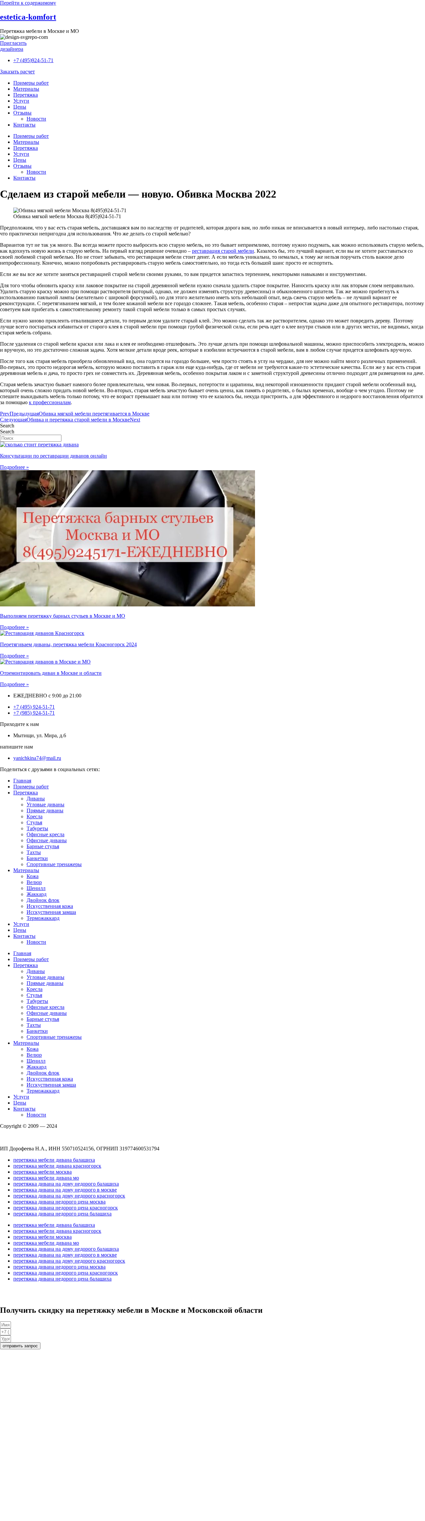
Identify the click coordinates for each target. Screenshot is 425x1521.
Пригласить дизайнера (13, 46)
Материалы (26, 89)
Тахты (34, 852)
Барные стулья (43, 846)
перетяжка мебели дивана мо (46, 1178)
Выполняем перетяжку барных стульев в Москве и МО (62, 616)
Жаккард (36, 894)
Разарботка (12, 1290)
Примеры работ (31, 83)
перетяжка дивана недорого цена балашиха (62, 1213)
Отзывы (22, 113)
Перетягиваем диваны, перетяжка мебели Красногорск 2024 (68, 644)
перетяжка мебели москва (42, 1172)
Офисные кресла (45, 834)
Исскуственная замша (51, 912)
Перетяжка (25, 95)
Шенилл (36, 888)
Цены (19, 107)
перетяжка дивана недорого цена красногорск (65, 1207)
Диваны (36, 798)
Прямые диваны (45, 810)
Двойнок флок (43, 900)
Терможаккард (43, 918)
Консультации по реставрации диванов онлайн (53, 456)
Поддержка (13, 1296)
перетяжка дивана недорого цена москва (59, 1202)
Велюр (34, 882)
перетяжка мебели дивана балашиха (54, 1160)
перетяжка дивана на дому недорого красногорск (69, 1196)
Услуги (21, 101)
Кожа (33, 876)
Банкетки (37, 858)
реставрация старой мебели (223, 251)
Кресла (34, 816)
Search (7, 425)
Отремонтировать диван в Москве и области (51, 673)
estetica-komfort (28, 17)
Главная (22, 780)
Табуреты (37, 828)
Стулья (34, 822)
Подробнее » (14, 467)
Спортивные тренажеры (54, 864)
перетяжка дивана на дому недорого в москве (65, 1190)
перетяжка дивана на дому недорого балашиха (66, 1184)
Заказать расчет (17, 71)
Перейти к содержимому (28, 3)
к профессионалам (50, 402)
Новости (36, 119)
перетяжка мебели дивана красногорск (57, 1166)
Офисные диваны (47, 840)
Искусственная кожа (50, 906)
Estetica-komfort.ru (20, 1137)
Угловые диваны (45, 804)
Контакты (24, 125)
